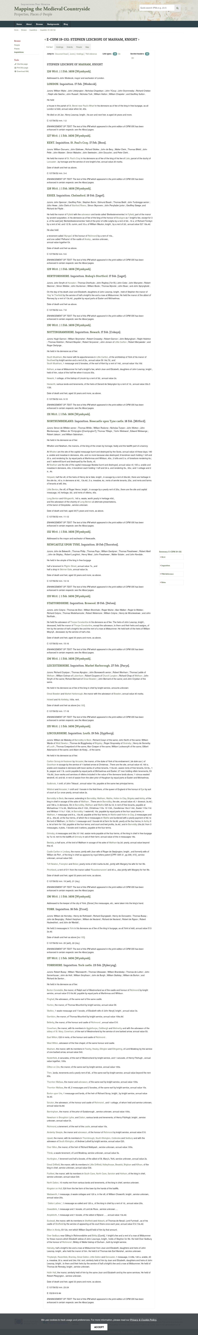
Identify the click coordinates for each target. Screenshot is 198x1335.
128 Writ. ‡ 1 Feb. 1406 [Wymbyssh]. (69, 188)
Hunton (50, 1004)
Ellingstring (117, 1048)
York (72, 928)
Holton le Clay (120, 798)
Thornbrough (88, 1138)
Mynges (68, 235)
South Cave (89, 1173)
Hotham (123, 1173)
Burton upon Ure (54, 1093)
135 (82, 937)
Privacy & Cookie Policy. (143, 1319)
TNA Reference (167, 574)
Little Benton (52, 489)
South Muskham (54, 356)
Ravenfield (62, 1256)
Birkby (95, 1235)
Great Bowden (90, 678)
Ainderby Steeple (55, 1132)
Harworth (51, 384)
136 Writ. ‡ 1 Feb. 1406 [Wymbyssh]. (69, 896)
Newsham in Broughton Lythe (60, 1117)
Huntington (52, 1158)
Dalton (82, 1117)
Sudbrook (51, 783)
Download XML (22, 71)
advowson (86, 214)
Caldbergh (103, 1028)
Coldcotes (116, 1138)
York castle (85, 965)
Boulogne (120, 217)
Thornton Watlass (55, 1081)
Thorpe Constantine (79, 622)
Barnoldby (91, 798)
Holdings (79, 54)
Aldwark (101, 1220)
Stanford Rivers (79, 205)
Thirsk (50, 1152)
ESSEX (51, 195)
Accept (99, 1327)
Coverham (52, 1028)
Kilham (139, 1164)
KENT (50, 142)
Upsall (50, 1138)
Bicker (75, 863)
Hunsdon (72, 282)
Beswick (119, 1164)
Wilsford (50, 789)
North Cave (101, 1173)
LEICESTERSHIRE (58, 665)
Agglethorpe (92, 1028)
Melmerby (117, 1028)
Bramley (72, 1256)
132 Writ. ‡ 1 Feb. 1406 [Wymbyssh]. (69, 532)
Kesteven (67, 761)
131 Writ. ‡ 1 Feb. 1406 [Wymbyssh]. (68, 414)
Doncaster (110, 1256)
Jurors (72, 54)
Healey (95, 1048)
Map (87, 47)
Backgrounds (53, 24)
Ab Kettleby (63, 699)
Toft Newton (52, 863)
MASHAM (84, 64)
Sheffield (89, 1220)
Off (115, 54)
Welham (51, 675)
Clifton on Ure (53, 1066)
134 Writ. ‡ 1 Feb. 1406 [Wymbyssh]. (69, 658)
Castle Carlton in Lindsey (58, 851)
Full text (49, 47)
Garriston (51, 1016)
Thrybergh (52, 1256)
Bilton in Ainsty (53, 1229)
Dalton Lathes (54, 1203)
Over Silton (52, 1147)
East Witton (52, 1037)
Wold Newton (62, 743)
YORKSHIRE (54, 965)
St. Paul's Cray (79, 142)
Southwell (51, 360)
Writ (163, 557)
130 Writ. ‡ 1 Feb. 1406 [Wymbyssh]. (69, 325)
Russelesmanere (99, 869)
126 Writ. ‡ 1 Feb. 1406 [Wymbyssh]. (69, 71)
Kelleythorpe (108, 1164)
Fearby (88, 1048)
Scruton (50, 1102)
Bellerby (50, 1022)
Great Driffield (53, 1164)
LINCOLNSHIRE (57, 733)
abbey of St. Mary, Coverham (60, 1031)
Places (17, 48)
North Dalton (53, 1182)
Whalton (53, 451)
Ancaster (79, 761)
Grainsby (127, 743)
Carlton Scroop (54, 761)
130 (82, 705)
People (17, 45)
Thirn (49, 1072)
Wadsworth (52, 1194)
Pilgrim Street (70, 566)
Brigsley (98, 743)
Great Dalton (83, 1256)
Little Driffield (95, 1164)
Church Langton (110, 675)
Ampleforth (52, 1214)
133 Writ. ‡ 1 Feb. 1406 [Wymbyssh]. (69, 596)
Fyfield (70, 214)
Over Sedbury (53, 1235)
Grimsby (51, 833)
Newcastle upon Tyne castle (106, 421)
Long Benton (53, 498)
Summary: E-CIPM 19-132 (170, 551)
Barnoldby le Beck (83, 739)
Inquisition (165, 565)
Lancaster (51, 161)
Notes (163, 582)
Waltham (101, 798)
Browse (39, 24)
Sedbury (129, 1138)
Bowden (117, 693)
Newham (53, 464)
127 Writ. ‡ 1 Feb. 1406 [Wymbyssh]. (69, 136)
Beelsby (50, 842)
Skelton (50, 1010)
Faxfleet (50, 1173)
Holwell (50, 699)
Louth (86, 733)
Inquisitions (33, 30)
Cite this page (22, 64)
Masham (51, 1048)
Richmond (92, 235)
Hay (49, 295)
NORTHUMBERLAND (60, 421)
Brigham (127, 1164)
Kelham (50, 369)
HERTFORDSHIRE (58, 276)
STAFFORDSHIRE (58, 603)
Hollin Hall (51, 1272)
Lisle (128, 158)
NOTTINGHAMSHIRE (60, 332)
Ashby (142, 798)
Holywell (51, 477)
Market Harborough (97, 665)
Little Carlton (121, 341)
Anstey (88, 239)
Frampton (63, 863)
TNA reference (91, 54)
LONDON (52, 84)
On (119, 54)
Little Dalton (95, 1256)
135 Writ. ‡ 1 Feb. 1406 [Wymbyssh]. (69, 726)
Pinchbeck (51, 869)
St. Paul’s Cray (73, 158)
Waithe (109, 798)
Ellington (104, 1048)
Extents (70, 47)
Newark (95, 332)
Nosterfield (52, 1057)
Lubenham (78, 675)
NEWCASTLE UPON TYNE (63, 544)
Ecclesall (51, 1220)
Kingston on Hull (54, 1188)
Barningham (52, 1111)
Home (19, 24)
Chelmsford (78, 195)
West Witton (52, 1043)
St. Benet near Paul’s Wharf (82, 105)
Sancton (111, 1173)
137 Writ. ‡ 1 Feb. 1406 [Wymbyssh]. (69, 958)
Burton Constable (55, 990)
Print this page (22, 67)
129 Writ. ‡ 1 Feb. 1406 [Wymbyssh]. (69, 269)
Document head (61, 54)
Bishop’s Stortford (96, 276)
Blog (66, 24)
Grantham (51, 764)
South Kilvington (103, 1138)
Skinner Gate (66, 569)
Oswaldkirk (52, 1209)
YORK (50, 909)
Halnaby (50, 1247)
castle (87, 1126)
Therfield (58, 295)
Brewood (90, 603)
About (29, 24)
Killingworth (68, 498)
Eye (142, 789)
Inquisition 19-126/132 (48, 30)
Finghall (50, 999)
